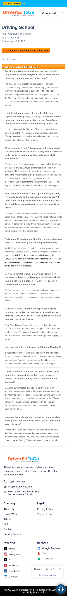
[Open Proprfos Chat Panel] (61, 589)
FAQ (6, 524)
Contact (8, 529)
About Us (9, 509)
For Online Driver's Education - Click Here (26, 50)
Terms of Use (44, 514)
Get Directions (9, 59)
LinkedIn (13, 576)
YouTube (13, 565)
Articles (8, 519)
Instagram (14, 554)
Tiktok (12, 548)
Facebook (14, 571)
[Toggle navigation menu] (62, 13)
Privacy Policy (45, 509)
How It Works (11, 514)
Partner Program (13, 534)
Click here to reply (47, 575)
